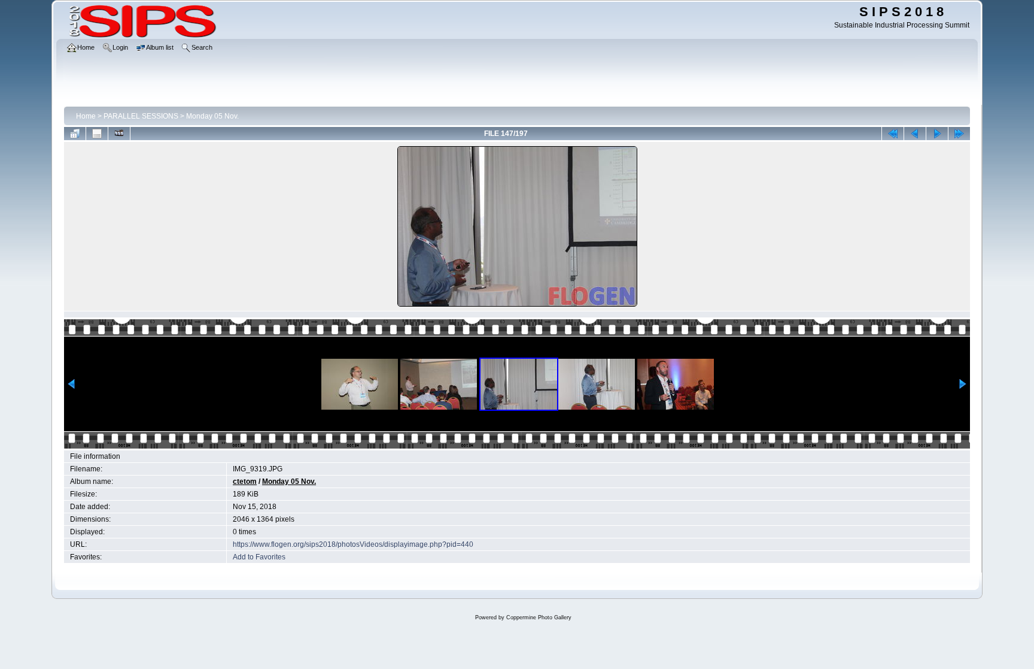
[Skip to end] (959, 133)
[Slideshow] (119, 133)
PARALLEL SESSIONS (141, 116)
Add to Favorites (259, 557)
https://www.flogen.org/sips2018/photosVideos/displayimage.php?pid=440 (353, 544)
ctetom (245, 481)
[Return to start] (893, 133)
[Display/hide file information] (97, 133)
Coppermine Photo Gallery (538, 617)
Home (86, 116)
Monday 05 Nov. (212, 116)
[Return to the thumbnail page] (75, 133)
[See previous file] (915, 133)
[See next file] (937, 133)
